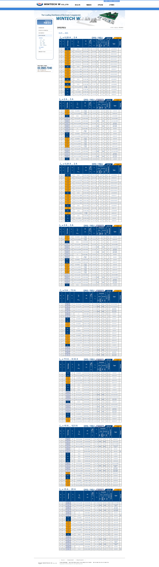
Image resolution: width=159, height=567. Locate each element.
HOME (111, 27)
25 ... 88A (42, 41)
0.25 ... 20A (42, 39)
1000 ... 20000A (43, 45)
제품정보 (116, 27)
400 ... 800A (42, 43)
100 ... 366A (42, 42)
